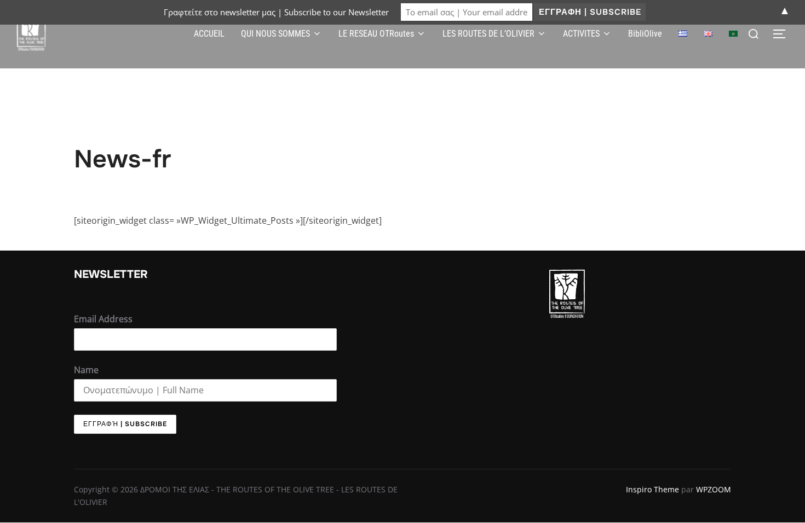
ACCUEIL (209, 33)
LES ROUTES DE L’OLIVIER (488, 33)
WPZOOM (713, 489)
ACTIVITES (581, 33)
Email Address (103, 319)
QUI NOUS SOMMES (275, 33)
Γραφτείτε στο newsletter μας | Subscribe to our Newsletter (276, 12)
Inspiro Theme (652, 489)
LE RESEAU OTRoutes (376, 33)
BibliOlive (645, 33)
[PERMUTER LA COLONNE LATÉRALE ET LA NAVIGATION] (783, 34)
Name (86, 370)
